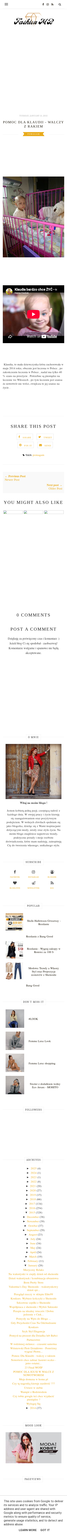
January (33, 1265)
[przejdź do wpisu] (13, 513)
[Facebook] (42, 4)
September (33, 1230)
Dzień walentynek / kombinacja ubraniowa (33, 1278)
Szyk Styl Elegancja (33, 1331)
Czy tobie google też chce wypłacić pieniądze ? (33, 1397)
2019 (33, 1195)
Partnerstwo (33, 1339)
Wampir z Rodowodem (33, 1392)
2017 (32, 1203)
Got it (45, 1530)
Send (47, 445)
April (33, 1252)
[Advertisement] (33, 75)
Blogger (52, 877)
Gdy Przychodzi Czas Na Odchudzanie (33, 1323)
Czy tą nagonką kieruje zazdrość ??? (33, 1383)
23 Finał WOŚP (33, 1367)
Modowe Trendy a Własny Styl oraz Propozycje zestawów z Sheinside (43, 971)
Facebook (15, 877)
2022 (34, 1181)
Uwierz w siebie (33, 1387)
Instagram (33, 877)
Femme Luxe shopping (42, 1063)
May (33, 1247)
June (33, 1243)
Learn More (28, 1530)
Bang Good (32, 985)
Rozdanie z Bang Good (39, 936)
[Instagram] (47, 4)
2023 (34, 1177)
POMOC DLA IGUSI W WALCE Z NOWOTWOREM (33, 1373)
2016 (32, 1208)
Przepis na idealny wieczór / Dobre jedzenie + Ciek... (33, 1312)
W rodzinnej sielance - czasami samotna (33, 1344)
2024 (34, 1173)
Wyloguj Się (33, 1403)
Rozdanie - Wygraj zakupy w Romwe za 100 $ (43, 950)
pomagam (34, 134)
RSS (52, 888)
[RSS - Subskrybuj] (51, 4)
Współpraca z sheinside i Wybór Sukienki (33, 1307)
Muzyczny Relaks (33, 1270)
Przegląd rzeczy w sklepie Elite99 (33, 1294)
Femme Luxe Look (40, 1041)
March (33, 1256)
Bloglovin (15, 888)
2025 (34, 1168)
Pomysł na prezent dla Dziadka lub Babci (33, 1335)
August (33, 1234)
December (33, 1217)
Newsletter (33, 888)
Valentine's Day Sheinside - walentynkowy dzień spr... (33, 1288)
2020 (33, 1190)
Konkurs (33, 1327)
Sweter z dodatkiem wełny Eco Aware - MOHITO (45, 1085)
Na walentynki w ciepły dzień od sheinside (33, 1274)
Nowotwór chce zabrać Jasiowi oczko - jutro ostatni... (33, 1361)
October (33, 1225)
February (33, 1261)
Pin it (28, 445)
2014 (33, 1408)
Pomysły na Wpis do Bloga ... (33, 1318)
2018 (33, 1199)
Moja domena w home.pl (33, 1379)
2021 (33, 1186)
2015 (32, 1212)
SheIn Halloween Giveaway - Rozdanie (44, 922)
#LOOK (33, 1019)
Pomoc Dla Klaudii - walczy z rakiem (33, 1355)
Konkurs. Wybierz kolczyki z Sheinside (34, 1298)
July (33, 1239)
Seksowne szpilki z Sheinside (33, 1302)
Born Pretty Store (34, 1282)
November (33, 1221)
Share (27, 437)
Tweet (48, 437)
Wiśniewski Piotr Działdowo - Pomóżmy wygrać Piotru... (33, 1349)
